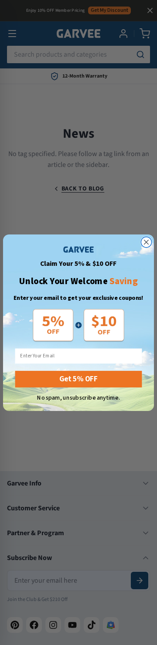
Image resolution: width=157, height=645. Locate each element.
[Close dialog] (146, 242)
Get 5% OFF (78, 378)
